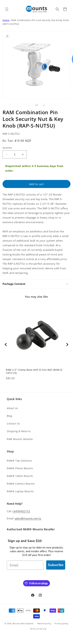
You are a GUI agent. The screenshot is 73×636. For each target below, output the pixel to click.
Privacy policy (61, 623)
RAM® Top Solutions (19, 460)
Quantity (7, 147)
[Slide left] (29, 105)
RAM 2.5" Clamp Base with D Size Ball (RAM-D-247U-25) (34, 371)
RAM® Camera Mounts (21, 483)
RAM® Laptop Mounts (20, 491)
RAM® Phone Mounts (20, 468)
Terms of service (38, 628)
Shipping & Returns (19, 431)
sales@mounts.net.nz (28, 518)
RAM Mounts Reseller (20, 439)
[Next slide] (67, 344)
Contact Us (13, 423)
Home (6, 20)
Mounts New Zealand (23, 623)
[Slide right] (44, 105)
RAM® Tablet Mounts (20, 476)
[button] (7, 9)
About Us (12, 408)
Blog (9, 415)
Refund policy (44, 623)
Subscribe (55, 565)
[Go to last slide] (6, 344)
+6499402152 (21, 511)
